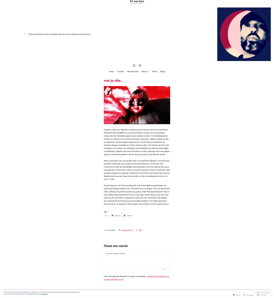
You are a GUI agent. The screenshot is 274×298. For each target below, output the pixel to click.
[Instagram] (140, 65)
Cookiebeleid (44, 294)
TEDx (140, 230)
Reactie (163, 269)
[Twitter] (134, 65)
